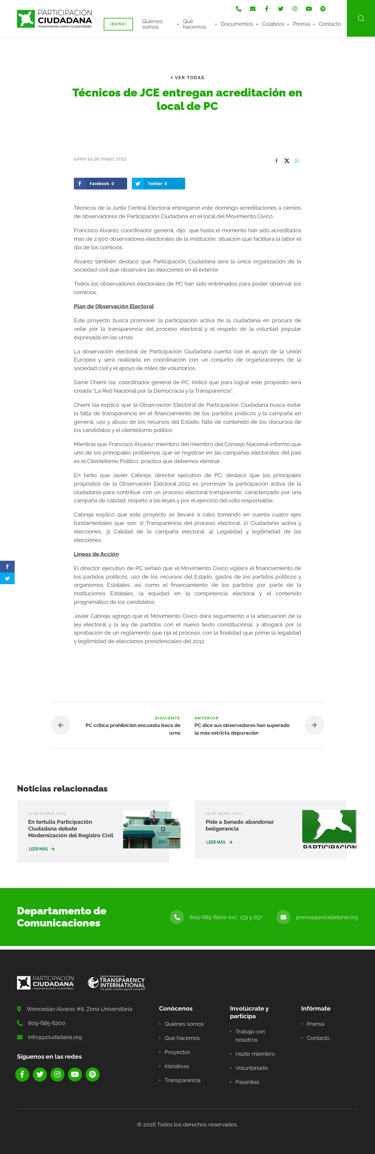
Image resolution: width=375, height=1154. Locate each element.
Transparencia (182, 1080)
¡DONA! (118, 24)
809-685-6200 (46, 1023)
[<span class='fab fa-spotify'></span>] (322, 8)
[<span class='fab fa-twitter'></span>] (280, 8)
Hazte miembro (255, 1053)
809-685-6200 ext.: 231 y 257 (226, 917)
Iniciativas (177, 1066)
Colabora (273, 24)
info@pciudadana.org (55, 1037)
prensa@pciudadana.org (327, 917)
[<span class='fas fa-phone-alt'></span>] (238, 8)
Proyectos (177, 1052)
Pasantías (247, 1082)
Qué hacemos (194, 24)
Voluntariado (252, 1068)
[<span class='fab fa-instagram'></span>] (294, 8)
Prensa (301, 24)
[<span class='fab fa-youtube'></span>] (308, 8)
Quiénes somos (152, 24)
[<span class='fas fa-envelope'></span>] (252, 8)
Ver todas (188, 77)
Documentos (237, 24)
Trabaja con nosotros (250, 1035)
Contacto (330, 24)
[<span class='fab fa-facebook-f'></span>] (266, 8)
